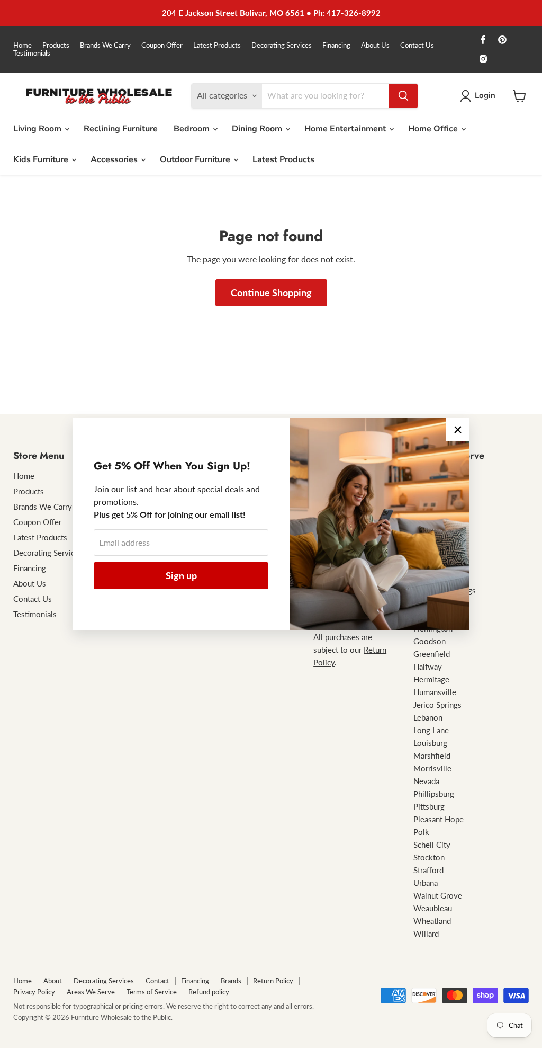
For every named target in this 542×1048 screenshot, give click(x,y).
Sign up (181, 575)
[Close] (457, 429)
